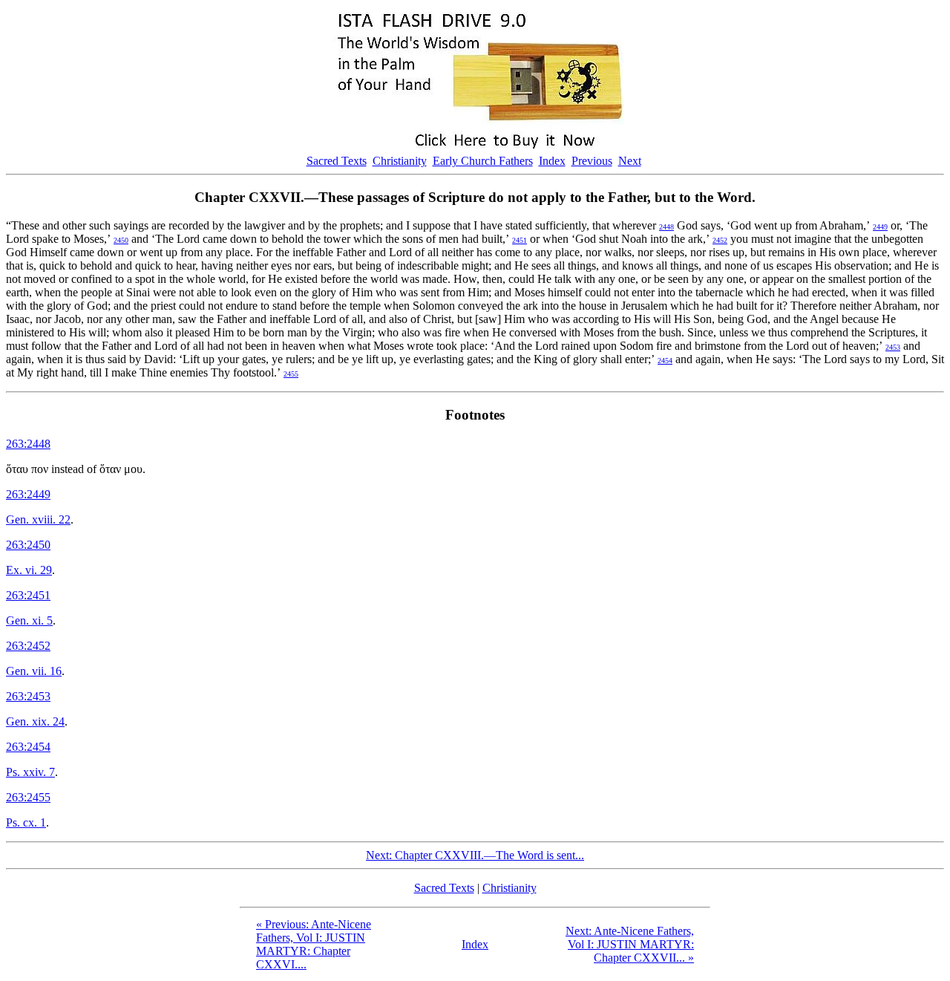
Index (552, 160)
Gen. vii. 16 (34, 671)
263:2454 (28, 746)
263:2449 (28, 494)
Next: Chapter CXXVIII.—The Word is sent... (475, 855)
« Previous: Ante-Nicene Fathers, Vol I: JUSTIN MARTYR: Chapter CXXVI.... (313, 944)
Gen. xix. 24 (35, 721)
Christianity (400, 160)
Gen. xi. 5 (29, 620)
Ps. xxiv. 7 (30, 772)
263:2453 (28, 696)
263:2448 (28, 443)
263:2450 (28, 544)
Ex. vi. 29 (29, 570)
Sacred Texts (337, 160)
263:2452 (28, 645)
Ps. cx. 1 (26, 822)
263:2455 (28, 797)
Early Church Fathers (483, 160)
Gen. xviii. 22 (38, 519)
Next (629, 160)
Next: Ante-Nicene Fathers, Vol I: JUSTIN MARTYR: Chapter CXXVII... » (630, 944)
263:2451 (28, 595)
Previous (591, 160)
